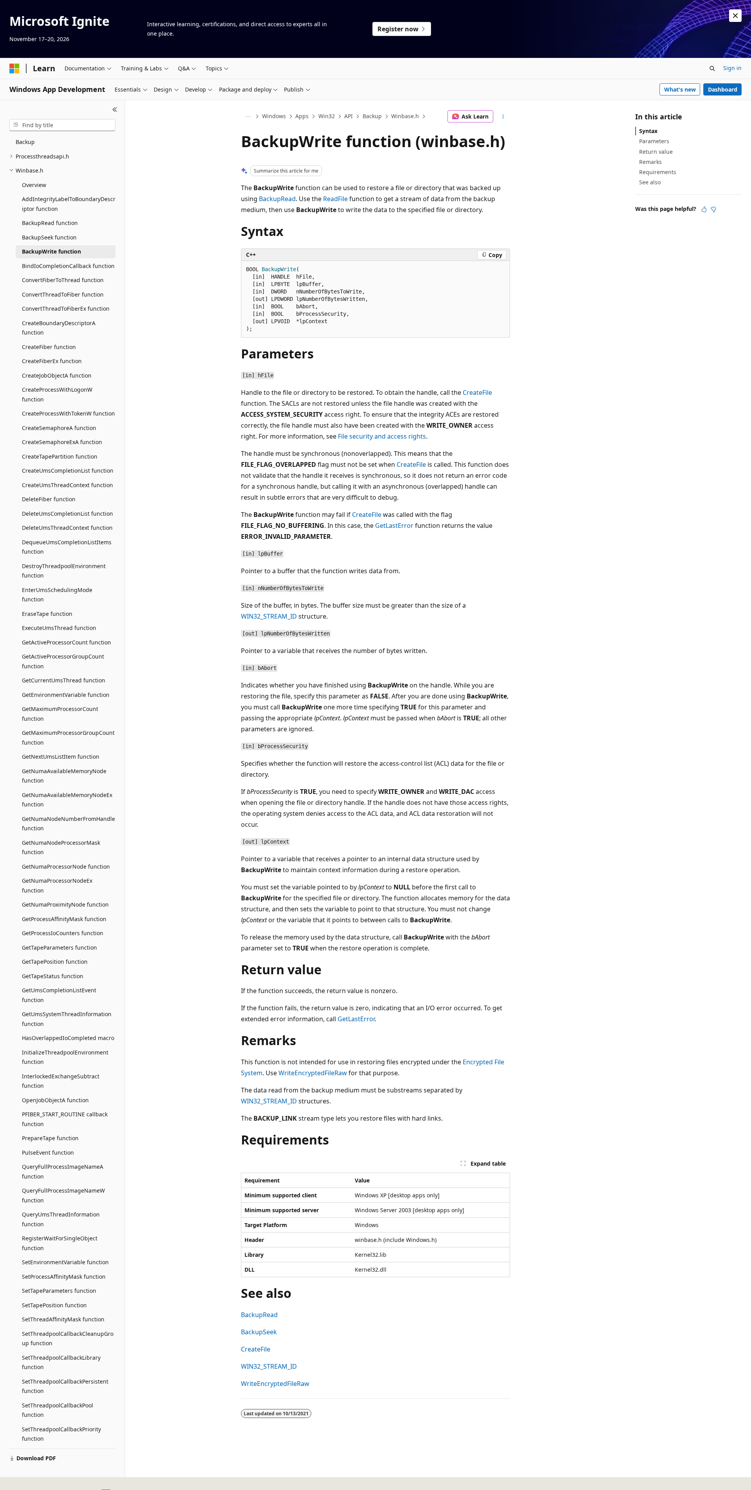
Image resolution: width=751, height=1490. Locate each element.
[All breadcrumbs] (248, 116)
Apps (302, 116)
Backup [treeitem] (25, 142)
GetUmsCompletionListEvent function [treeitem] (59, 995)
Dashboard (722, 89)
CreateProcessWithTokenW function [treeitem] (68, 413)
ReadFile (335, 198)
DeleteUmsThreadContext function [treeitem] (67, 527)
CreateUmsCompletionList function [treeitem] (67, 470)
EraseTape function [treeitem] (47, 613)
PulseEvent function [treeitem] (48, 1152)
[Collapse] (115, 109)
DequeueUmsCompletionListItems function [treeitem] (66, 547)
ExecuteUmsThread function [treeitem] (59, 628)
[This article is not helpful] (713, 209)
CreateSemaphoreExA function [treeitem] (62, 442)
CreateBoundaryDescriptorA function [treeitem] (58, 328)
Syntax (648, 131)
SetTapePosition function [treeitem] (54, 1305)
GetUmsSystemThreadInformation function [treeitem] (66, 1019)
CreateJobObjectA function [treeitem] (57, 375)
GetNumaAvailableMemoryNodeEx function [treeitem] (67, 799)
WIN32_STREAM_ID (269, 616)
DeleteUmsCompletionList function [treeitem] (67, 513)
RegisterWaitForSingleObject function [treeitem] (59, 1243)
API (348, 116)
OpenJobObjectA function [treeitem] (55, 1100)
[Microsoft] (14, 68)
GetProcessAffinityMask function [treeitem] (64, 919)
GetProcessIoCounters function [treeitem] (62, 933)
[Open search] (712, 68)
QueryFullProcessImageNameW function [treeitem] (63, 1195)
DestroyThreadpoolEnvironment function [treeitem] (64, 570)
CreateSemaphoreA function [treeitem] (59, 428)
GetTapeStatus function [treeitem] (52, 976)
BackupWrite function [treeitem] (51, 251)
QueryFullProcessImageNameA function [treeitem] (62, 1171)
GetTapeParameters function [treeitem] (59, 947)
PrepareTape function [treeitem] (50, 1138)
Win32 (326, 116)
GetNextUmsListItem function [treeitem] (60, 756)
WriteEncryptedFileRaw (312, 1073)
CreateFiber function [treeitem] (49, 347)
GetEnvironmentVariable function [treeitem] (66, 694)
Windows (274, 116)
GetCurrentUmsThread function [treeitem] (63, 680)
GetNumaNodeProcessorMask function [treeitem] (61, 847)
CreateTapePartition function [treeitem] (59, 456)
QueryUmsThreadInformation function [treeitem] (61, 1219)
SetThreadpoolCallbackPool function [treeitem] (57, 1410)
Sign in (732, 68)
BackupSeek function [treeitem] (49, 237)
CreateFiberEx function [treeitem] (52, 361)
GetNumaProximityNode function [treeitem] (65, 904)
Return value (656, 151)
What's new (680, 89)
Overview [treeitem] (34, 185)
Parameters (654, 141)
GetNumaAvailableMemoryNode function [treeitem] (64, 776)
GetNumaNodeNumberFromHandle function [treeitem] (68, 823)
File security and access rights (382, 436)
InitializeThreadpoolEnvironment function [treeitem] (65, 1057)
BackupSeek (259, 1332)
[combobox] (62, 125)
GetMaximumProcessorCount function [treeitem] (60, 713)
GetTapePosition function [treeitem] (55, 961)
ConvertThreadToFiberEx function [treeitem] (66, 308)
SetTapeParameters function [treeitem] (59, 1290)
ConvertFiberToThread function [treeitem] (63, 280)
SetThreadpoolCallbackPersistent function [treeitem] (65, 1386)
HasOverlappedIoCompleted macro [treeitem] (68, 1038)
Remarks (650, 162)
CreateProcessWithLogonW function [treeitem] (57, 394)
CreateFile (477, 392)
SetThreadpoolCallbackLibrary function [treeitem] (61, 1362)
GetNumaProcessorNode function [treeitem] (66, 866)
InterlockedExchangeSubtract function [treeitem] (60, 1081)
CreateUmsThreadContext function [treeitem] (67, 485)
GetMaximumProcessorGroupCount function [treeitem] (68, 737)
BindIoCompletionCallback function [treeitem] (68, 266)
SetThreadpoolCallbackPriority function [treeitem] (61, 1434)
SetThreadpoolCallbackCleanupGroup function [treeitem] (67, 1338)
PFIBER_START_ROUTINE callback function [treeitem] (65, 1119)
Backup (372, 116)
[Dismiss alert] (735, 15)
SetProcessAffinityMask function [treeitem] (64, 1276)
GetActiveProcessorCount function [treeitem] (66, 642)
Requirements (657, 172)
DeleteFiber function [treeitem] (48, 499)
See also (650, 182)
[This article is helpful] (704, 209)
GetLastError (394, 525)
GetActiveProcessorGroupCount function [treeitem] (63, 661)
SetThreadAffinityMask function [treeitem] (63, 1319)
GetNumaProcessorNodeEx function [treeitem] (57, 885)
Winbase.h (405, 116)
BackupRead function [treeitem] (50, 223)
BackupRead (277, 198)
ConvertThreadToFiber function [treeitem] (63, 294)
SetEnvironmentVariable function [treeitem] (65, 1262)
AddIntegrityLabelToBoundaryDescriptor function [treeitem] (68, 203)
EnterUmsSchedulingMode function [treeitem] (57, 594)
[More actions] (503, 116)
